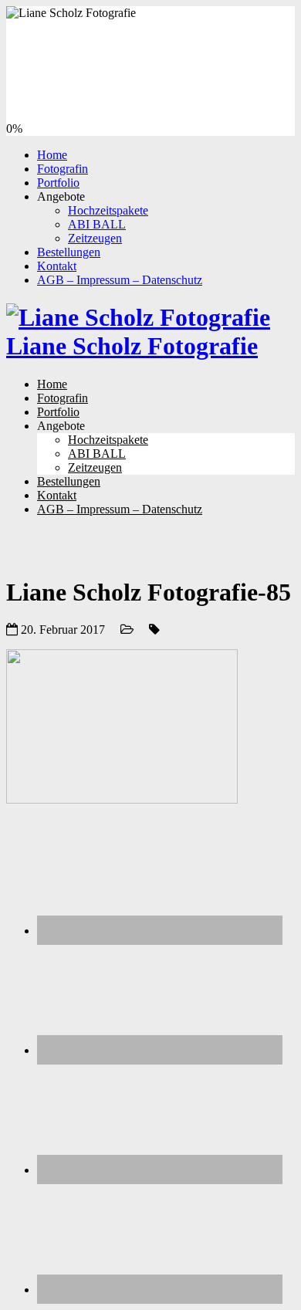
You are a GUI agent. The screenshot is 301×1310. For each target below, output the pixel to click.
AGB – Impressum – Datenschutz (119, 279)
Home (52, 154)
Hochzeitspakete (108, 210)
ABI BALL (97, 224)
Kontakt (56, 265)
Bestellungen (68, 252)
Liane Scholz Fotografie (132, 346)
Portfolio (58, 182)
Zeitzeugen (95, 238)
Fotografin (62, 168)
